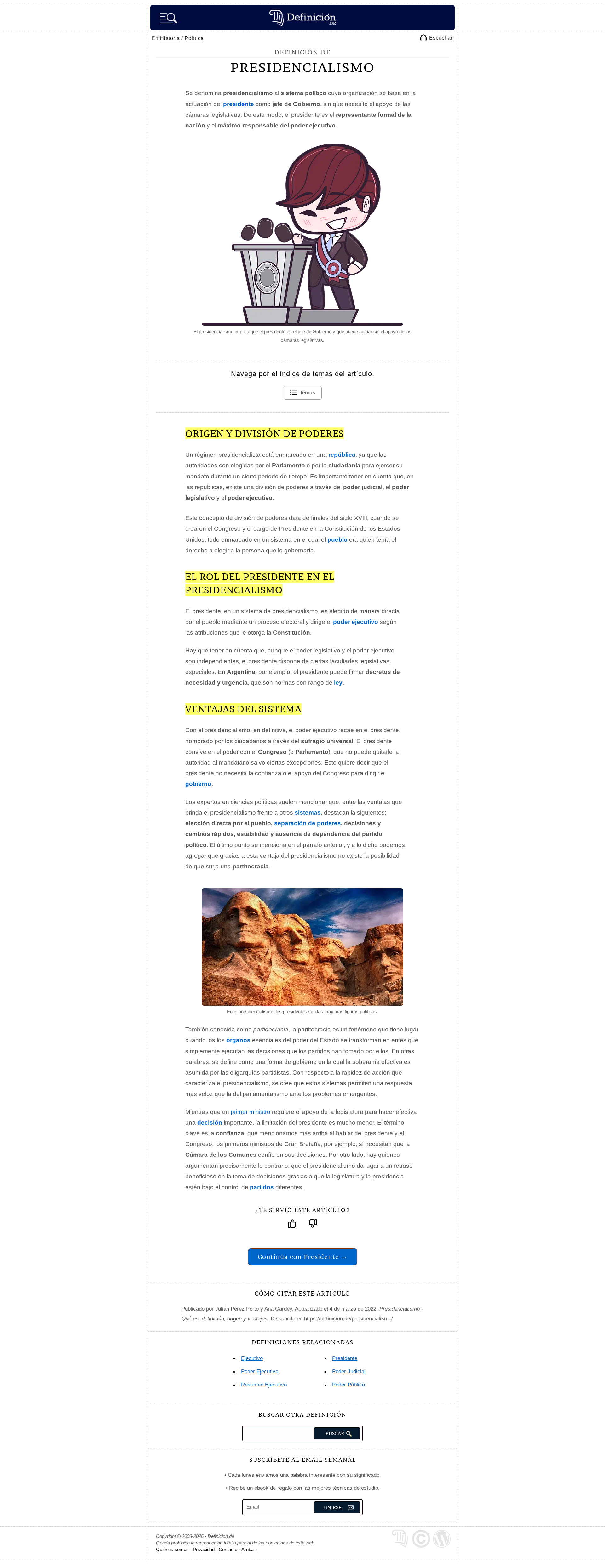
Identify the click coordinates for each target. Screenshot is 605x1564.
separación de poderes (307, 823)
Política (194, 38)
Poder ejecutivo (259, 1372)
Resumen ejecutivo (264, 1385)
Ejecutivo (252, 1358)
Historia (170, 38)
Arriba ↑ (249, 1549)
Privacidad (204, 1549)
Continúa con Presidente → (303, 1257)
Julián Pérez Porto (237, 1309)
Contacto (228, 1549)
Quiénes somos (172, 1549)
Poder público (348, 1385)
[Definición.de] (302, 17)
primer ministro (250, 1112)
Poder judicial (349, 1372)
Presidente (344, 1358)
